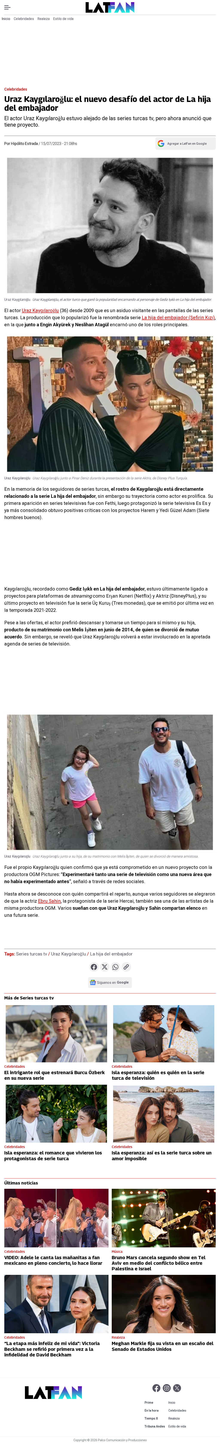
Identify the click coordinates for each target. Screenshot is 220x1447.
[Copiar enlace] (126, 967)
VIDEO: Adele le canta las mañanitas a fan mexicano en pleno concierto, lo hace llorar (53, 1260)
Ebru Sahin (49, 901)
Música (117, 1252)
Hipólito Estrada (24, 143)
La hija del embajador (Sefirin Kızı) (178, 317)
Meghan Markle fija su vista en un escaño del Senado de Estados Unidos (162, 1346)
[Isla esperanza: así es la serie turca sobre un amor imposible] (164, 1113)
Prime (156, 1402)
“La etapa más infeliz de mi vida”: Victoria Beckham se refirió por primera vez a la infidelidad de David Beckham (52, 1349)
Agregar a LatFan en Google (182, 144)
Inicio (6, 19)
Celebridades (24, 19)
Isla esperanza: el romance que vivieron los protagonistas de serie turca (53, 1155)
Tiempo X (156, 1418)
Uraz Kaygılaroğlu (40, 310)
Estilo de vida (63, 19)
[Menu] (9, 7)
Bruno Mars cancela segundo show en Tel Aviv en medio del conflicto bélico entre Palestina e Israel (158, 1263)
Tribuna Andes (156, 1426)
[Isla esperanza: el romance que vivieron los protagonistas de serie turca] (56, 1113)
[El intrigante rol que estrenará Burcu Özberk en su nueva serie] (56, 1033)
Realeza (43, 19)
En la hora (156, 1410)
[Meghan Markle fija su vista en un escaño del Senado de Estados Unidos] (164, 1304)
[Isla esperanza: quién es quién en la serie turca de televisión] (164, 1033)
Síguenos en (113, 982)
